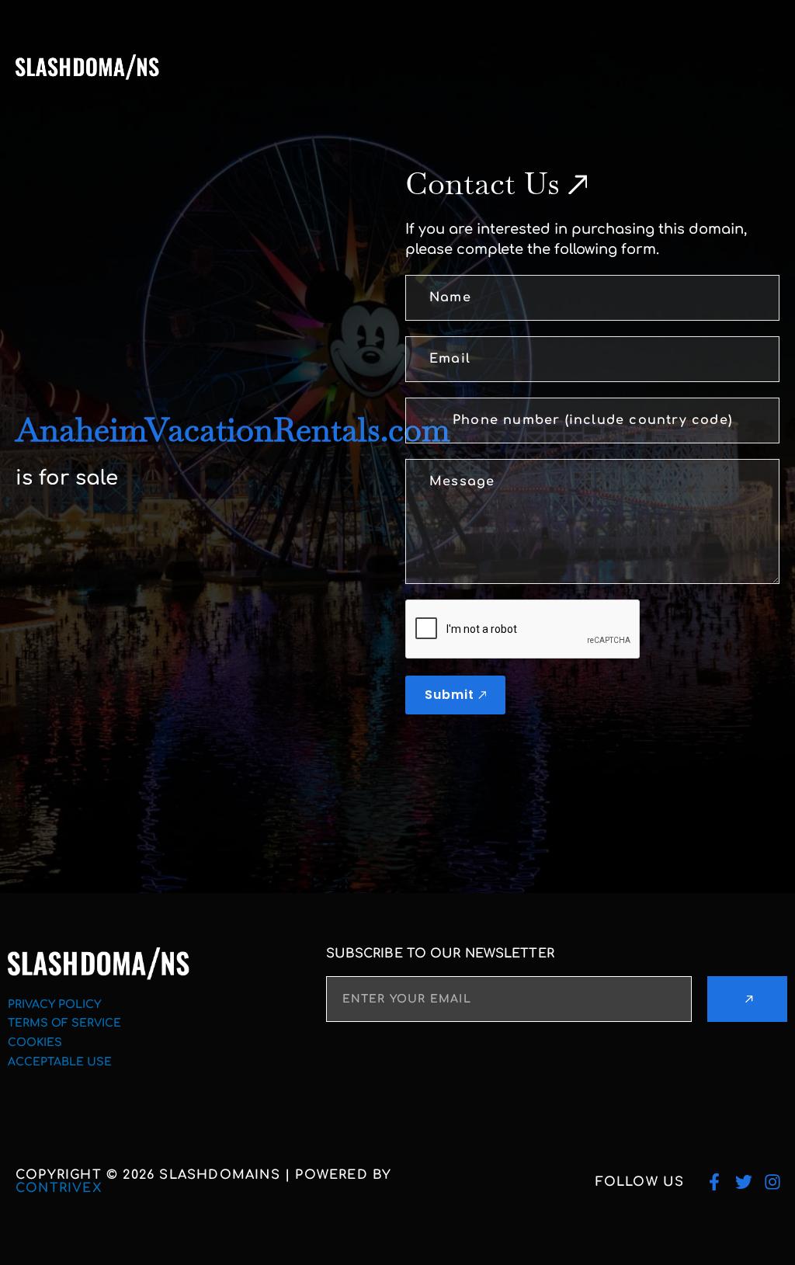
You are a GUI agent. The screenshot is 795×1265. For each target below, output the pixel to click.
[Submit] (747, 999)
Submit (449, 695)
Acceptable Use (60, 1062)
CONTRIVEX (59, 1188)
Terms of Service (64, 1023)
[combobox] (422, 420)
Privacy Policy (54, 1004)
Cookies (35, 1042)
